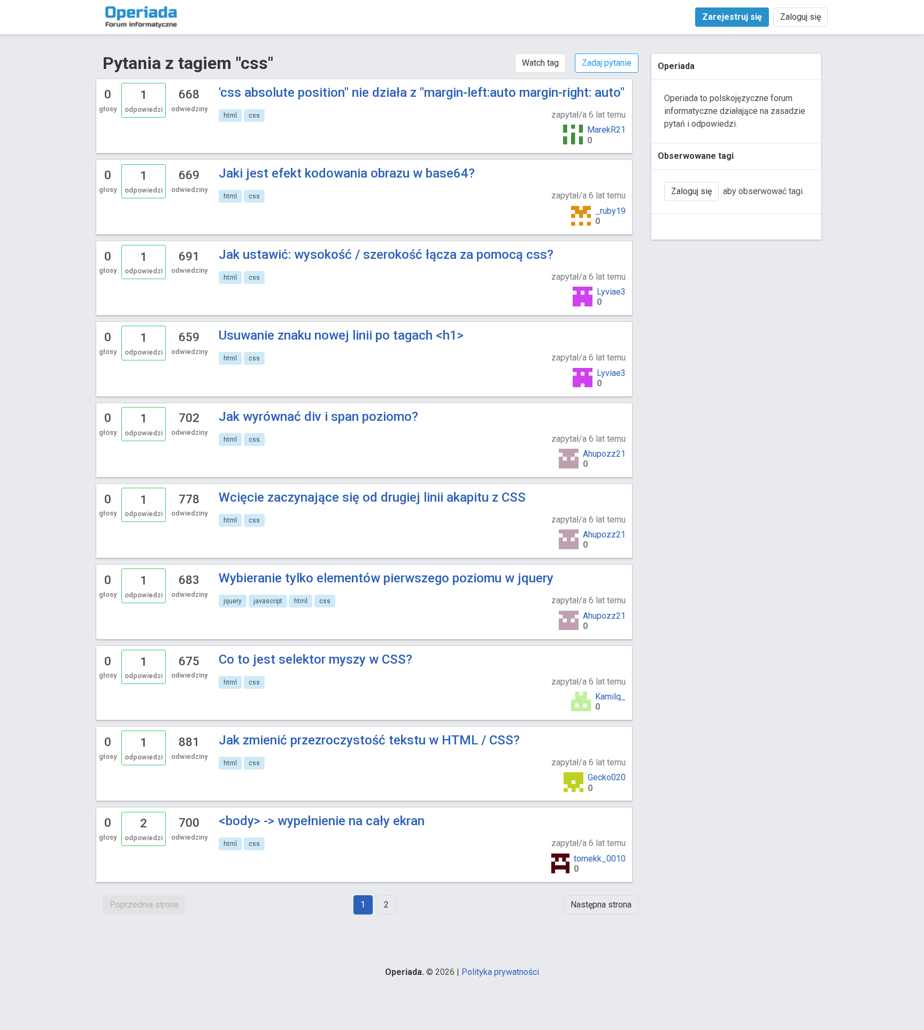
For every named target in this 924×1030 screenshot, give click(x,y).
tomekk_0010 (600, 859)
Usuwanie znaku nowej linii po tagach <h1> (341, 335)
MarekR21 (606, 130)
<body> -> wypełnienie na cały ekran (322, 820)
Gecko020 (607, 777)
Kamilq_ (610, 696)
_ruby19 (610, 211)
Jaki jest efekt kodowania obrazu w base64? (347, 173)
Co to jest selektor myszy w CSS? (315, 659)
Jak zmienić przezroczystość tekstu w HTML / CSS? (369, 740)
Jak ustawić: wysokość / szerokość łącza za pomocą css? (386, 254)
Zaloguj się (800, 17)
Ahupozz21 (604, 454)
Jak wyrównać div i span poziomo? (318, 416)
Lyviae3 (611, 292)
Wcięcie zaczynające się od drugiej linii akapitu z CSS (372, 497)
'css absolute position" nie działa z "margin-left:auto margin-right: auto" (422, 92)
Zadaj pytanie (607, 63)
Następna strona (601, 905)
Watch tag (540, 63)
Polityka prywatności (500, 972)
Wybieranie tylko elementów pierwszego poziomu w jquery (386, 578)
